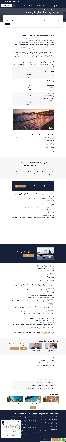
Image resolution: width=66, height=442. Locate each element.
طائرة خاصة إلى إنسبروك (43, 419)
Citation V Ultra (50, 85)
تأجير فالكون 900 (23, 431)
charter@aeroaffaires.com (44, 333)
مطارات (46, 207)
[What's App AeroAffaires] (7, 1)
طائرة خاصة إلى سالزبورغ (43, 426)
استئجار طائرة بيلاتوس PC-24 (22, 421)
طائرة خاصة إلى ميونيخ (54, 429)
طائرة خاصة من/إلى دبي (33, 424)
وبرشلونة (38, 37)
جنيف (41, 37)
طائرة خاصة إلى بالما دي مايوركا (53, 432)
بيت (58, 9)
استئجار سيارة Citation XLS (22, 430)
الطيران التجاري (13, 419)
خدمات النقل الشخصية (40, 42)
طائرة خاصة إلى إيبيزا (43, 431)
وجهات (55, 9)
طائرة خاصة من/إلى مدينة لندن (32, 416)
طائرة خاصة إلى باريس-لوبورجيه (53, 419)
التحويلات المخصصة (40, 217)
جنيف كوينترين (49, 66)
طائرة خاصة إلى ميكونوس (43, 423)
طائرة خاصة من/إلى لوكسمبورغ (32, 427)
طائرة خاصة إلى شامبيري (43, 430)
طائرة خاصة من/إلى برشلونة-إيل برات (31, 432)
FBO (37, 137)
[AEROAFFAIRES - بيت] (58, 6)
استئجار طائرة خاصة (12, 416)
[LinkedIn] (5, 1)
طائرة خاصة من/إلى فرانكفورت (32, 421)
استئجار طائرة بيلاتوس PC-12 (22, 420)
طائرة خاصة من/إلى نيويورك (32, 420)
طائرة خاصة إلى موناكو (54, 430)
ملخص (52, 30)
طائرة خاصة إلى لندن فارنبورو (53, 426)
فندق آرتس (51, 304)
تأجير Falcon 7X (23, 434)
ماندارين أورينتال (50, 299)
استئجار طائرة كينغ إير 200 (22, 427)
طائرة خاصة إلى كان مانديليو (53, 420)
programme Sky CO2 (32, 328)
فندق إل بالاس (50, 310)
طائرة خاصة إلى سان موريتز (43, 416)
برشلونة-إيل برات (49, 68)
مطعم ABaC (50, 288)
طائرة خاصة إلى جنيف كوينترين (53, 416)
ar (3, 1)
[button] (6, 5)
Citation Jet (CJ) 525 (49, 71)
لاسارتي (51, 292)
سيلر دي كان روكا (49, 282)
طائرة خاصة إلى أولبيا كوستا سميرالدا (52, 423)
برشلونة (52, 50)
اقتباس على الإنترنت (44, 332)
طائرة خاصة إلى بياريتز (43, 422)
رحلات (51, 9)
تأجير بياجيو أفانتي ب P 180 (22, 424)
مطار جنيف (47, 198)
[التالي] (50, 128)
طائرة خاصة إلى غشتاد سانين (42, 420)
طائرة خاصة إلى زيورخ (54, 422)
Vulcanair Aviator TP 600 (48, 98)
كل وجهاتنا (33, 407)
